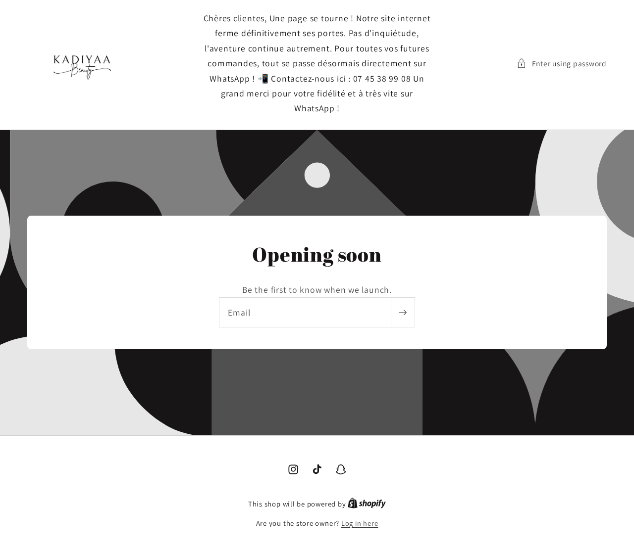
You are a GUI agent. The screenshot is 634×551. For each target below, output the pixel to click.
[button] (562, 63)
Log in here (359, 523)
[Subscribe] (403, 313)
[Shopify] (367, 503)
